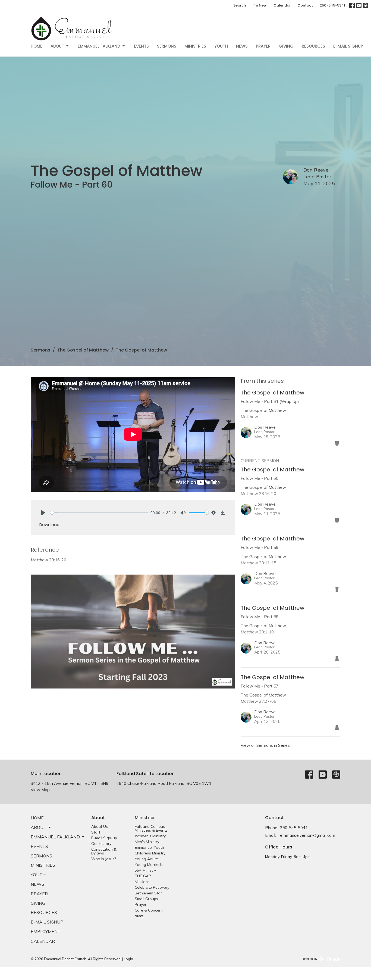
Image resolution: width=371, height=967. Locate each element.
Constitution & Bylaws (104, 851)
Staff (95, 832)
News (242, 46)
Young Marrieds (149, 864)
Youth (221, 46)
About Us (99, 826)
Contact (305, 5)
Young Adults (147, 858)
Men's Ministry (147, 841)
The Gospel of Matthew (83, 350)
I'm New (260, 5)
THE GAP (143, 875)
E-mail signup (348, 46)
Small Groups (146, 898)
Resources (313, 46)
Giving (286, 46)
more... (140, 915)
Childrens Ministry (150, 853)
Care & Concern (149, 910)
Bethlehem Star (148, 893)
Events (141, 46)
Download (49, 524)
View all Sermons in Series (265, 745)
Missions (142, 881)
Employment (46, 931)
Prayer (263, 46)
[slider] (99, 512)
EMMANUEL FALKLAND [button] (55, 836)
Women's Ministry (150, 836)
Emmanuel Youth (149, 847)
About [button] (38, 827)
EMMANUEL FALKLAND (99, 46)
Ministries (195, 46)
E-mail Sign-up (104, 837)
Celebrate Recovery (152, 887)
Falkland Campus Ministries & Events (151, 828)
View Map (40, 789)
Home (36, 46)
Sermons (166, 46)
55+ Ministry (145, 870)
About (57, 46)
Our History (101, 843)
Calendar (282, 5)
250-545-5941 (332, 5)
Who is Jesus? (103, 858)
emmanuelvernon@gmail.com (307, 835)
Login (128, 959)
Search (239, 5)
